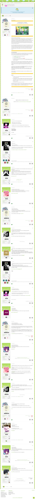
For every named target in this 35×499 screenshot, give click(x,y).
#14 (32, 343)
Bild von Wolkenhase (14, 312)
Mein (12, 236)
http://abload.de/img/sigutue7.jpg (24, 358)
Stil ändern (33, 490)
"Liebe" (21, 213)
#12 (32, 306)
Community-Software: (17, 497)
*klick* (12, 391)
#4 (32, 141)
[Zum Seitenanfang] (34, 498)
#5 (32, 167)
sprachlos (26, 88)
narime (9, 5)
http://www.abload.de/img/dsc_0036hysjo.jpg (24, 101)
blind (29, 88)
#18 (32, 423)
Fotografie (18, 357)
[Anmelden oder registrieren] (32, 1)
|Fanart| (21, 357)
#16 (32, 383)
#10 (32, 261)
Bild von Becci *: (13, 176)
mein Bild (12, 333)
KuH (26, 357)
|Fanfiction (24, 357)
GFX (22, 357)
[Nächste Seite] (10, 15)
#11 (32, 287)
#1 (32, 18)
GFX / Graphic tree (18, 180)
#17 (32, 402)
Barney (19, 396)
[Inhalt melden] (30, 94)
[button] (34, 1)
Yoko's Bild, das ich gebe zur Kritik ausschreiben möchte (18, 149)
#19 (32, 445)
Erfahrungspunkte (5, 31)
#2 (32, 98)
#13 (32, 321)
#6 (32, 187)
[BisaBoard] (2, 1)
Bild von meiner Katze (14, 193)
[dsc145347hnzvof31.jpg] (22, 30)
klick (12, 408)
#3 (32, 119)
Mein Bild (12, 430)
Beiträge (3, 32)
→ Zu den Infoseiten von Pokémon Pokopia (17, 12)
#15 (32, 363)
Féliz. (20, 295)
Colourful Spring (27, 295)
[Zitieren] (32, 94)
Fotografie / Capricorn (19, 179)
